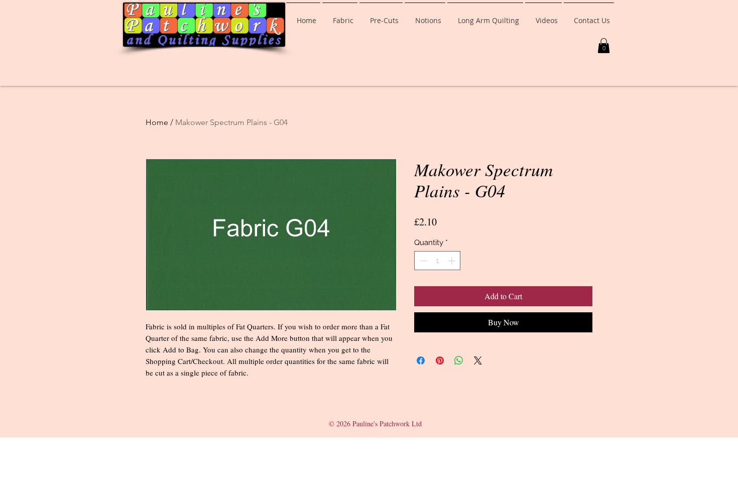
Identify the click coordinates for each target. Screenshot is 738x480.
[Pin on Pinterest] (440, 360)
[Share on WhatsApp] (459, 360)
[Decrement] (422, 261)
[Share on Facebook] (421, 360)
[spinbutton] (437, 261)
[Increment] (452, 261)
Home (157, 122)
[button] (603, 45)
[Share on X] (478, 360)
